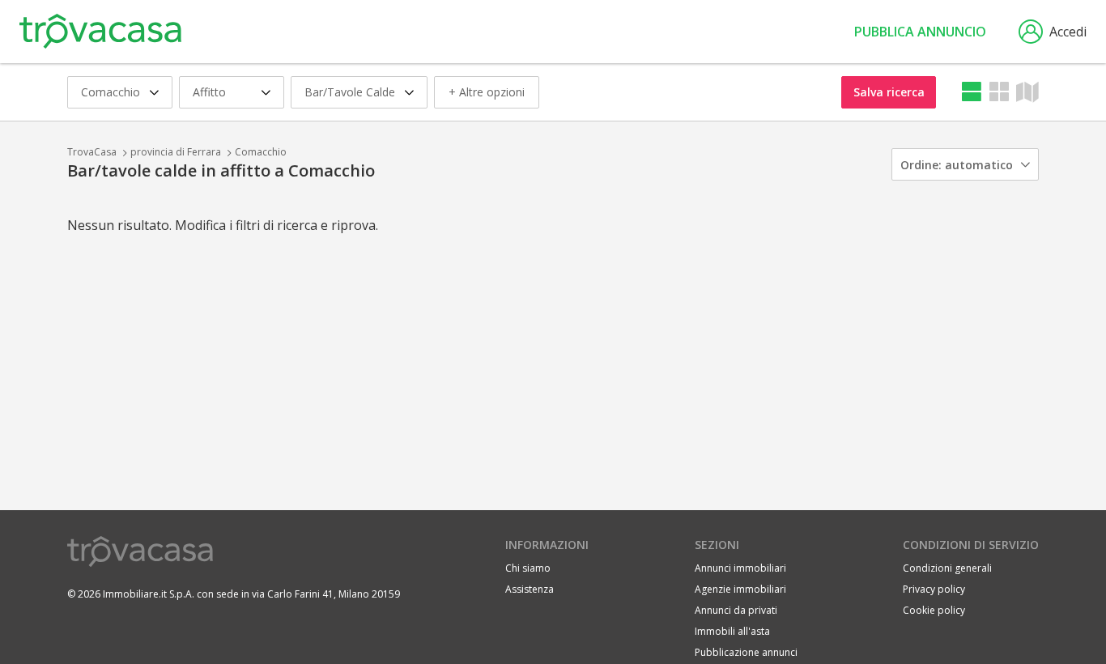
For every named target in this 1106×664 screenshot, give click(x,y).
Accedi (1068, 31)
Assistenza (529, 589)
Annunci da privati (736, 610)
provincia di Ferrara (175, 152)
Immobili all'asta (732, 631)
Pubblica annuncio (920, 31)
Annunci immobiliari (740, 568)
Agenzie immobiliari (740, 589)
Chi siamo (528, 568)
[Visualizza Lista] (971, 92)
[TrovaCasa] (100, 31)
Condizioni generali (947, 568)
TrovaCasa (92, 152)
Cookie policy (934, 610)
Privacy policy (934, 589)
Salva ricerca (889, 92)
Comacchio (261, 152)
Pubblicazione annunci (746, 652)
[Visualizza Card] (999, 92)
